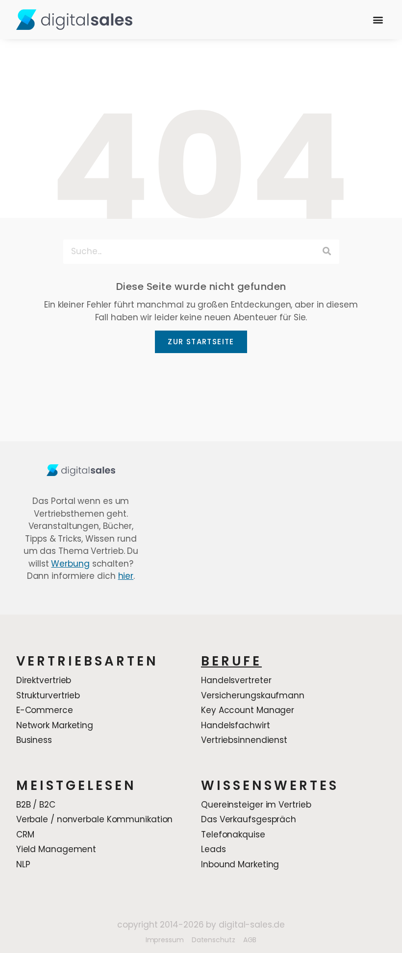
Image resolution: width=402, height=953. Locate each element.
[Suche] (327, 251)
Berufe (231, 661)
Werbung (70, 564)
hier (126, 576)
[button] (378, 20)
